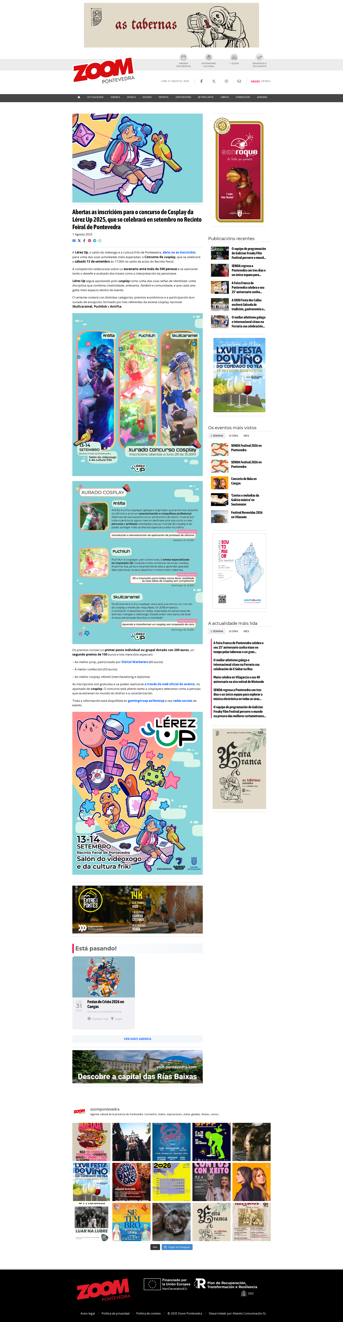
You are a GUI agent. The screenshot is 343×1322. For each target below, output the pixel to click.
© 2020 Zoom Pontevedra (185, 1313)
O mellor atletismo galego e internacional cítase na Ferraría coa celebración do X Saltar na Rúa (248, 321)
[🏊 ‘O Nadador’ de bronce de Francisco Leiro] (171, 1222)
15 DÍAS (233, 435)
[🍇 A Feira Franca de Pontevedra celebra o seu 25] (211, 1222)
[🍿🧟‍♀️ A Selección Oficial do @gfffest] (211, 1142)
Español (266, 81)
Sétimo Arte (205, 97)
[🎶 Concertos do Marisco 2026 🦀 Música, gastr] (171, 1142)
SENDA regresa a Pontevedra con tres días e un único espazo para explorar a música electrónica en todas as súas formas (249, 270)
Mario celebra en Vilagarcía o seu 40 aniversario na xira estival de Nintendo (238, 679)
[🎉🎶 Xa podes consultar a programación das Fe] (131, 1222)
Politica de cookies (148, 1313)
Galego (255, 81)
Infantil (164, 97)
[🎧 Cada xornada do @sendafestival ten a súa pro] (171, 1182)
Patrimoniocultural (209, 65)
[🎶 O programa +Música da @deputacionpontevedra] (91, 1222)
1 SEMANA (217, 435)
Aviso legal (88, 1313)
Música (131, 97)
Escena (147, 97)
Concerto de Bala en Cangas (244, 481)
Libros (225, 97)
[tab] (217, 436)
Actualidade (95, 97)
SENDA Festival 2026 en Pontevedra (246, 447)
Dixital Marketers (134, 662)
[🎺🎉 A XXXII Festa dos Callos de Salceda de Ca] (131, 1182)
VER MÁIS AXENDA (137, 1039)
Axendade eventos (184, 65)
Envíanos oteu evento (260, 65)
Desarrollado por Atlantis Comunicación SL (237, 1313)
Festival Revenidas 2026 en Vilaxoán (246, 514)
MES (246, 435)
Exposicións (183, 97)
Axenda (115, 97)
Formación (243, 97)
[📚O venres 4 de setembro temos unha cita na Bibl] (211, 1182)
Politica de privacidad (116, 1313)
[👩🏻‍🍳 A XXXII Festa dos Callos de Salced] (251, 1222)
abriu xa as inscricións (179, 252)
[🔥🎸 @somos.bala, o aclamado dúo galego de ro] (251, 1182)
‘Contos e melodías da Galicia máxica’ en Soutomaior (245, 499)
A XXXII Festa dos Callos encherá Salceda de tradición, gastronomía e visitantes (248, 304)
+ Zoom (234, 63)
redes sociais (182, 701)
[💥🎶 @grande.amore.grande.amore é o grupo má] (131, 1142)
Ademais (262, 97)
